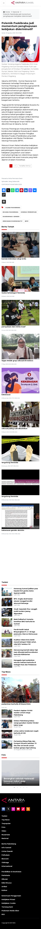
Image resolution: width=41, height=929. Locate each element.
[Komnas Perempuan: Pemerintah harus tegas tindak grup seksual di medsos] (20, 347)
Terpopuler (6, 823)
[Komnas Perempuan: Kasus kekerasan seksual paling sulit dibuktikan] (20, 414)
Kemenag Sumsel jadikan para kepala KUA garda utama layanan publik (26, 591)
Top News (6, 672)
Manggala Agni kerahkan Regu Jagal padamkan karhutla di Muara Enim (17, 703)
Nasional (16, 12)
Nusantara (6, 835)
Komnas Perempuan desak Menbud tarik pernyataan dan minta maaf (19, 325)
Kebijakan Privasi (8, 899)
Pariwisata (6, 875)
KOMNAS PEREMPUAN (29, 212)
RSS (3, 914)
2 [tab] (17, 787)
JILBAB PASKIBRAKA (12, 207)
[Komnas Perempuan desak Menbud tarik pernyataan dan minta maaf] (20, 313)
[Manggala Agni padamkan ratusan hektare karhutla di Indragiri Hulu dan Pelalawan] (7, 663)
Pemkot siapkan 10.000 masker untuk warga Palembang (23, 713)
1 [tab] (14, 787)
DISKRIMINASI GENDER (11, 216)
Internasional (7, 866)
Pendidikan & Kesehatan (11, 872)
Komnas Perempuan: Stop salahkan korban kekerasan (20, 393)
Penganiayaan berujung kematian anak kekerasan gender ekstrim (18, 529)
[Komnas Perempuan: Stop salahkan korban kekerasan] (20, 380)
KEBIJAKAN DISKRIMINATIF (12, 221)
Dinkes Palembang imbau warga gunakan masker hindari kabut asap (26, 723)
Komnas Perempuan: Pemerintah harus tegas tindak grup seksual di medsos (18, 359)
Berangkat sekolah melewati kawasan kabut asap (19, 779)
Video (4, 831)
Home (7, 12)
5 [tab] (27, 787)
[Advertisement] (20, 558)
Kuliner (4, 890)
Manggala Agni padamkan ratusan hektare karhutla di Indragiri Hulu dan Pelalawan (25, 662)
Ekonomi (5, 859)
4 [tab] (24, 787)
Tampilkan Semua (24, 166)
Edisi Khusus (7, 883)
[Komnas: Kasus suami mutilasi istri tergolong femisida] (20, 448)
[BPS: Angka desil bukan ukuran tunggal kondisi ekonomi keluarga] (7, 602)
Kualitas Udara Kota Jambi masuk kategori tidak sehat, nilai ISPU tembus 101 (25, 642)
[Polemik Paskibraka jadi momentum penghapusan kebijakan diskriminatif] (20, 690)
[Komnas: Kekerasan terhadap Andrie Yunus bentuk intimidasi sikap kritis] (20, 245)
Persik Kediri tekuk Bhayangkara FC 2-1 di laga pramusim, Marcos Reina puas (25, 632)
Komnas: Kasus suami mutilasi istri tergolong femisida (16, 461)
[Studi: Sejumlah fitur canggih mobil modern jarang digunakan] (7, 612)
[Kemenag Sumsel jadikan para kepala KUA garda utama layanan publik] (7, 592)
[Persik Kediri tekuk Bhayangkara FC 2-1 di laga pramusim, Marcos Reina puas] (7, 633)
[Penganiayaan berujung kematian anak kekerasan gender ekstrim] (20, 516)
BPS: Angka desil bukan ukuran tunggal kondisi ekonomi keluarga (23, 601)
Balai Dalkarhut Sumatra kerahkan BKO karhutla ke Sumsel (24, 621)
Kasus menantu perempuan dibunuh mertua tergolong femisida (20, 495)
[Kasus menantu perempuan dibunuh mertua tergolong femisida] (20, 482)
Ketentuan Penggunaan (11, 896)
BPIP (26, 221)
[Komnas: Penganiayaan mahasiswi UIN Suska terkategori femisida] (20, 279)
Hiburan (5, 879)
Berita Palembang (9, 844)
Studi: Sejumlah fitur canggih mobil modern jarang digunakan (25, 611)
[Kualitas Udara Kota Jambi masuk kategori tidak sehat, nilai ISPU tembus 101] (7, 643)
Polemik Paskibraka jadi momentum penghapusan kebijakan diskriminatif (17, 15)
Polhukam (6, 855)
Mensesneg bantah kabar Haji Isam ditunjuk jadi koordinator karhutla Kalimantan (26, 652)
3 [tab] (20, 787)
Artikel (4, 887)
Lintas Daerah (7, 851)
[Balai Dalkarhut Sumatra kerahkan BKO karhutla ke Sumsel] (7, 622)
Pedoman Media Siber (10, 911)
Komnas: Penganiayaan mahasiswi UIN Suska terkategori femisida (18, 292)
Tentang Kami (7, 907)
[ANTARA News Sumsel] (22, 3)
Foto (4, 755)
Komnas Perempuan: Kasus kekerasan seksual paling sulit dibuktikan (18, 427)
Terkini (5, 582)
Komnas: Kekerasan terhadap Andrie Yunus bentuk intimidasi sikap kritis (20, 258)
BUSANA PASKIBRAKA (10, 212)
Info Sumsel (6, 848)
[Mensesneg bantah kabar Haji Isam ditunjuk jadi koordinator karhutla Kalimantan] (7, 653)
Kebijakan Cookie (9, 903)
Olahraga (5, 862)
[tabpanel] (20, 773)
